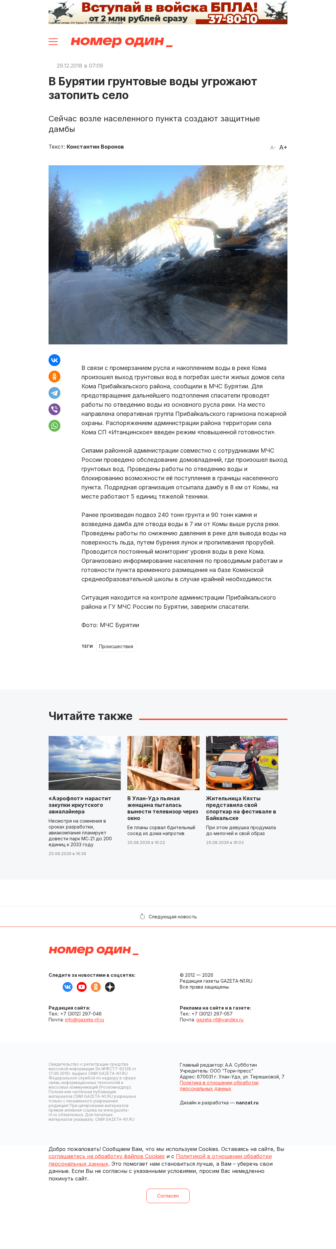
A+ (283, 147)
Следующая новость (173, 916)
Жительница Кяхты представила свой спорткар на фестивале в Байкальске (241, 808)
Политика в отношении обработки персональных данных (219, 1085)
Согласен (168, 1195)
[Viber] (54, 409)
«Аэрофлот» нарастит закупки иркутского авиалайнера (80, 805)
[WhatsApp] (54, 426)
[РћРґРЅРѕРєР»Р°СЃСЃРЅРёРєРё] (54, 376)
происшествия (116, 646)
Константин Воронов (95, 146)
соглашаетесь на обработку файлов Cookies (107, 1156)
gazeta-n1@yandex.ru (219, 1019)
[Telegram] (54, 393)
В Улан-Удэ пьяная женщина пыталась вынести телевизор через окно (162, 808)
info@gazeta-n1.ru (84, 1019)
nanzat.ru (247, 1102)
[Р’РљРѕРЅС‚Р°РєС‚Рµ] (54, 360)
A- (273, 147)
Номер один (122, 42)
